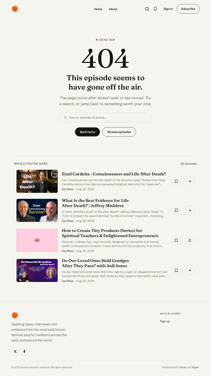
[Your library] (155, 9)
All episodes (188, 163)
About (113, 9)
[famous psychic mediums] (15, 9)
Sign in (168, 9)
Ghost (182, 367)
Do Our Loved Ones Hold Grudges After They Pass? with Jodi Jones (95, 263)
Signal (195, 367)
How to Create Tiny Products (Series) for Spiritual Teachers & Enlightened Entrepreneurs (110, 233)
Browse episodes (119, 132)
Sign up (165, 321)
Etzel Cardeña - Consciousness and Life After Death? (114, 173)
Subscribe (188, 9)
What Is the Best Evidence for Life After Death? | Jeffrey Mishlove (95, 203)
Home (98, 9)
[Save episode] (176, 181)
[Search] (147, 9)
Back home (87, 132)
